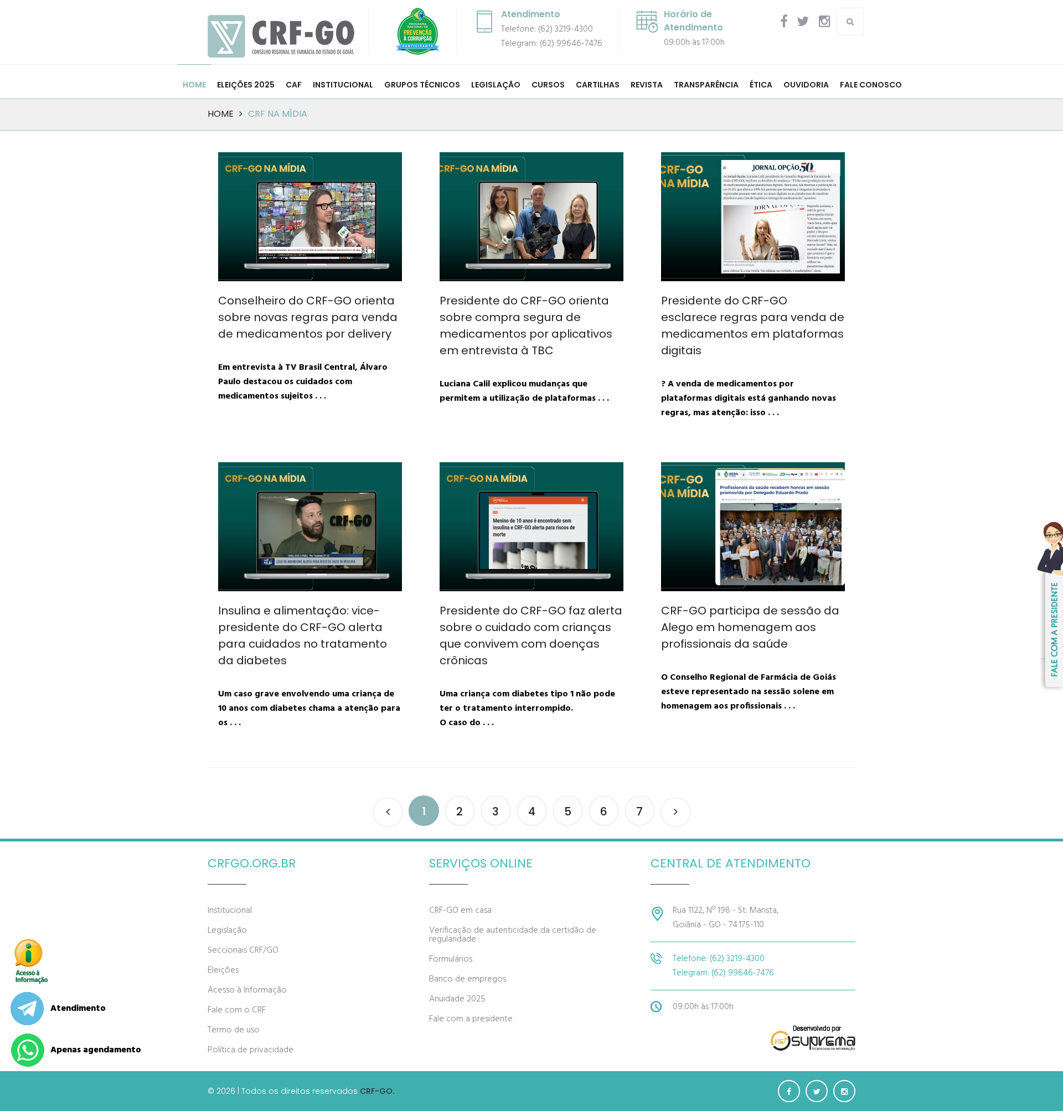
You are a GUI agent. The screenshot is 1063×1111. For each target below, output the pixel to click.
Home (194, 84)
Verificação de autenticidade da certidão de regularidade (512, 935)
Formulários (450, 959)
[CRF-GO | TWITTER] (802, 22)
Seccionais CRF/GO (243, 950)
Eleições (223, 970)
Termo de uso (234, 1030)
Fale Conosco (871, 84)
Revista (647, 84)
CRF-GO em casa (460, 910)
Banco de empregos (467, 979)
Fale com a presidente (471, 1019)
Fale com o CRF (237, 1010)
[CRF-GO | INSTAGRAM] (824, 22)
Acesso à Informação (247, 990)
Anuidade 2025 (457, 999)
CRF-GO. (377, 1091)
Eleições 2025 (246, 84)
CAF (294, 84)
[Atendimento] (27, 1008)
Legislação (227, 930)
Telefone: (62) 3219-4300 (547, 29)
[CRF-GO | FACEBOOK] (784, 22)
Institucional (230, 910)
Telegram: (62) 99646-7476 (551, 44)
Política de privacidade (250, 1050)
